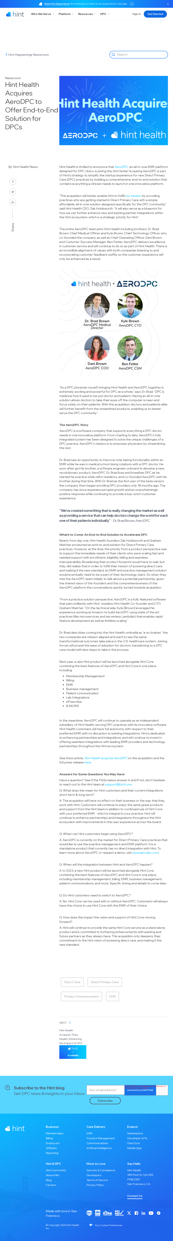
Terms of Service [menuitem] (97, 1180)
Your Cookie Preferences (108, 1225)
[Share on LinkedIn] (12, 202)
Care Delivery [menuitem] (95, 1127)
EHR (112, 996)
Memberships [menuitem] (55, 1133)
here (87, 762)
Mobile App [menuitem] (134, 1148)
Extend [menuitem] (132, 1127)
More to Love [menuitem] (95, 1164)
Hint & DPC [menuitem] (53, 1164)
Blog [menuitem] (49, 1180)
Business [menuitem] (52, 1127)
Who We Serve (41, 14)
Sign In (136, 14)
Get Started (155, 14)
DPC (103, 14)
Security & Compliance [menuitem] (100, 1170)
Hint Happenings (20, 55)
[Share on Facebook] (12, 181)
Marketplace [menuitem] (135, 1133)
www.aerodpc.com (145, 853)
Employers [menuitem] (53, 1143)
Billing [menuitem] (49, 1138)
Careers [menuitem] (51, 1185)
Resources (85, 14)
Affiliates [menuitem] (51, 1148)
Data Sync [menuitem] (133, 1143)
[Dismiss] (168, 4)
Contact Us (134, 1195)
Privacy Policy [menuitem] (95, 1185)
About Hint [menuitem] (52, 1175)
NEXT (63, 1022)
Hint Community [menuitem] (56, 1170)
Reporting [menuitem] (52, 1153)
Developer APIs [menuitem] (137, 1138)
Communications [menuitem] (97, 1143)
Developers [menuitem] (94, 1175)
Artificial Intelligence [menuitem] (99, 1148)
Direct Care (72, 982)
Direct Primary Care (105, 982)
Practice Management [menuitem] (100, 1138)
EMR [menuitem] (89, 1133)
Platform (65, 14)
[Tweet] (12, 191)
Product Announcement (81, 996)
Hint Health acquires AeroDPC (106, 758)
